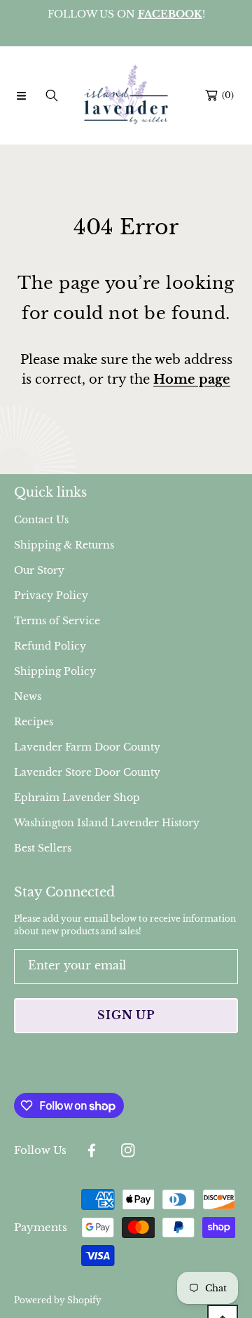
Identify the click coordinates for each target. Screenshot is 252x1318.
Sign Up (126, 1015)
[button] (21, 95)
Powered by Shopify (58, 1300)
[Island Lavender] (126, 95)
